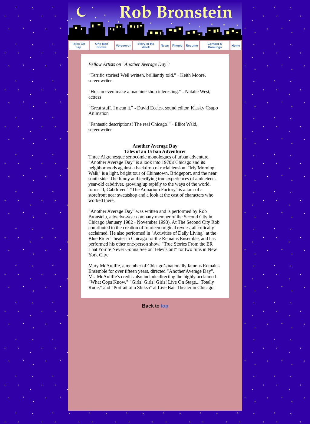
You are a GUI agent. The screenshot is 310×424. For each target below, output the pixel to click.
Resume (192, 45)
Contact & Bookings (215, 45)
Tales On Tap (78, 45)
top (164, 305)
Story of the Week (145, 45)
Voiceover (123, 45)
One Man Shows (101, 45)
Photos (177, 45)
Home (236, 45)
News (165, 45)
